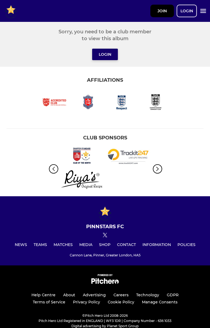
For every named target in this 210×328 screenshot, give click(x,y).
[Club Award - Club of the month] (82, 157)
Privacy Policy (86, 302)
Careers (121, 294)
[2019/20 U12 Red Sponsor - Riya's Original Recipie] (82, 180)
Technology (147, 294)
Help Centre (43, 294)
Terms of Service (49, 302)
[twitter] (105, 236)
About (69, 294)
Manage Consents (159, 302)
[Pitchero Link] (105, 282)
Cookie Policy (121, 302)
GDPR (173, 294)
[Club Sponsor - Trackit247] (128, 157)
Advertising (94, 294)
